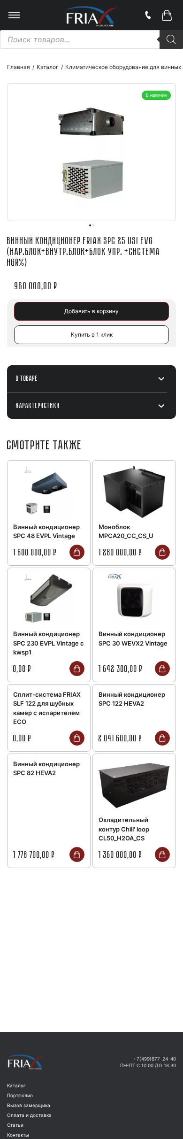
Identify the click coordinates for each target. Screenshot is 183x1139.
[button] (166, 15)
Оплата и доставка (29, 1115)
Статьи (15, 1125)
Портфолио (20, 1095)
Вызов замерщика (28, 1105)
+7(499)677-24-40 (154, 1059)
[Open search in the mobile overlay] (91, 39)
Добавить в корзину (91, 311)
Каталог (16, 1085)
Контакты (18, 1135)
